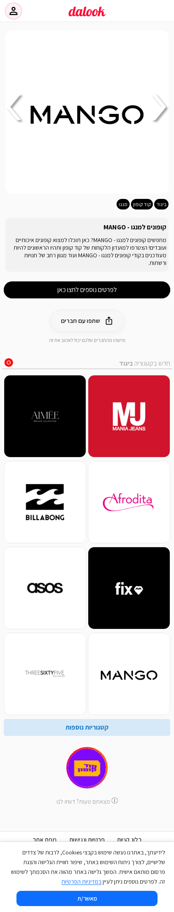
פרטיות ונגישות (87, 839)
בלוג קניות (129, 839)
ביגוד (161, 204)
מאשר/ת (87, 898)
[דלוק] (87, 16)
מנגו (123, 204)
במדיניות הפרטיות (81, 881)
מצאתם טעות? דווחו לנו (83, 801)
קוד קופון (142, 204)
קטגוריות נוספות (87, 727)
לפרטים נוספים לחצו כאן (87, 289)
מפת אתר (45, 839)
